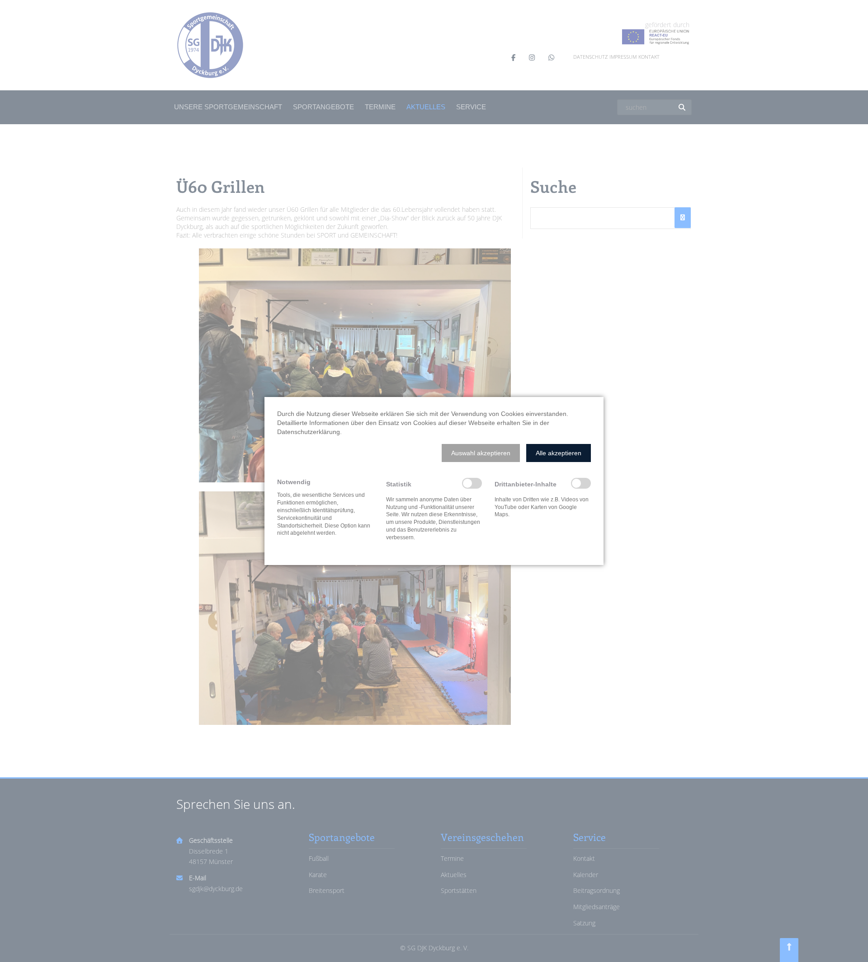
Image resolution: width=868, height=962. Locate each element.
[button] (481, 453)
